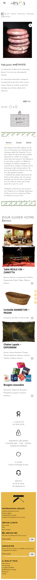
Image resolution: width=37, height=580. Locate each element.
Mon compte (5, 525)
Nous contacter (6, 529)
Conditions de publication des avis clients (13, 517)
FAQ (3, 527)
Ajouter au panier (20, 120)
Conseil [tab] (18, 143)
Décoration (21, 14)
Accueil (7, 14)
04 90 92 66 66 (18, 484)
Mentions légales (6, 513)
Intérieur (13, 14)
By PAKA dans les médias (9, 569)
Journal (4, 573)
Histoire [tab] (9, 143)
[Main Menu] (4, 3)
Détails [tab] (28, 143)
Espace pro (5, 571)
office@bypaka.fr (18, 486)
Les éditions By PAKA (8, 567)
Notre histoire (6, 563)
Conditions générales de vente (10, 511)
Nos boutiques (6, 565)
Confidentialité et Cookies (9, 515)
